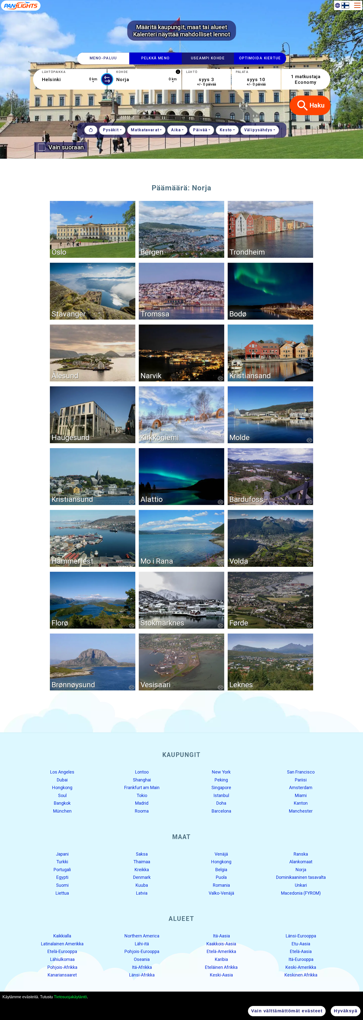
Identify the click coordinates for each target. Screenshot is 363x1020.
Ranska (301, 853)
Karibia (221, 959)
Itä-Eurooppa (300, 959)
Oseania (142, 959)
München (62, 811)
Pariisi (301, 779)
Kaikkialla (62, 935)
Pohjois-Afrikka (62, 967)
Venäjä (221, 853)
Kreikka (142, 869)
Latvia (141, 892)
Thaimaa (141, 861)
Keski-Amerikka (300, 967)
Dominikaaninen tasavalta (301, 877)
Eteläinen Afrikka (221, 967)
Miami (301, 795)
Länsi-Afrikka (142, 974)
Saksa (142, 853)
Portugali (62, 869)
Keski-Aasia (221, 974)
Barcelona (221, 811)
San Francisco (301, 772)
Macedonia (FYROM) (301, 892)
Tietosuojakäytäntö (70, 997)
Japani (62, 853)
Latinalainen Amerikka (62, 943)
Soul (62, 795)
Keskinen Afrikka (300, 974)
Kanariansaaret (62, 974)
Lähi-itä (142, 943)
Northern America (141, 935)
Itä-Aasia (221, 935)
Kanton (301, 803)
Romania (221, 885)
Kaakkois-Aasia (221, 943)
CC (220, 378)
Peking (221, 779)
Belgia (221, 869)
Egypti (62, 877)
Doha (221, 803)
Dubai (62, 779)
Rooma (142, 811)
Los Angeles (62, 772)
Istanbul (221, 795)
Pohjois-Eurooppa (141, 951)
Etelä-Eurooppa (62, 951)
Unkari (301, 885)
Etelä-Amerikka (221, 951)
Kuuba (142, 885)
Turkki (62, 861)
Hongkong (62, 787)
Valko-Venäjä (221, 892)
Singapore (221, 787)
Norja (301, 869)
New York (221, 772)
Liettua (62, 892)
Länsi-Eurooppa (301, 935)
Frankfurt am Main (142, 787)
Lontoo (142, 772)
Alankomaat (300, 861)
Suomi (62, 885)
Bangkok (62, 803)
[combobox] (70, 79)
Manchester (301, 811)
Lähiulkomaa (62, 959)
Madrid (141, 803)
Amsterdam (300, 787)
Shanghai (142, 779)
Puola (221, 877)
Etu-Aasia (301, 943)
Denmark (142, 877)
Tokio (142, 795)
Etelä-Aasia (301, 951)
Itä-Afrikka (142, 967)
